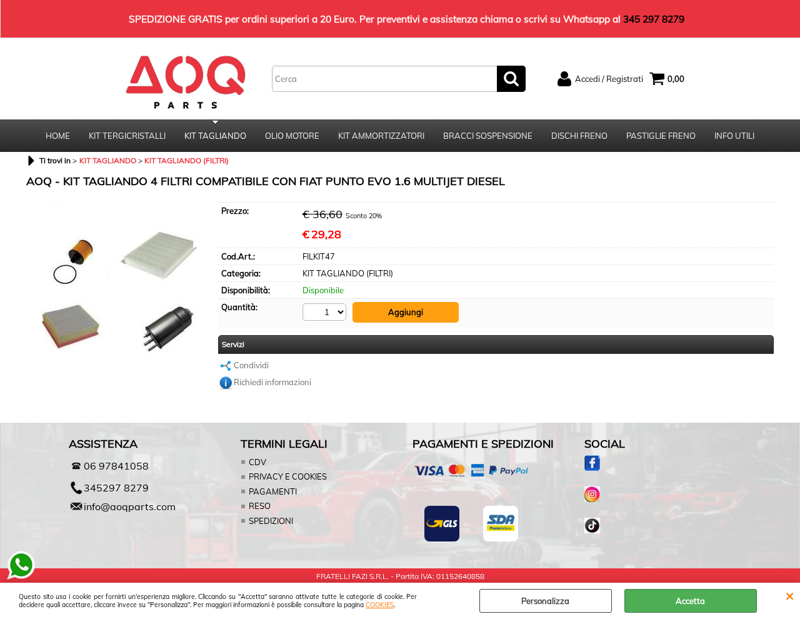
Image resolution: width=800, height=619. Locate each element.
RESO (260, 506)
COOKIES (380, 605)
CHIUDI (790, 595)
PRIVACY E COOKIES (288, 476)
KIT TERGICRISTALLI (127, 136)
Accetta (690, 601)
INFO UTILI (734, 136)
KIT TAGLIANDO (215, 136)
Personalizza (545, 601)
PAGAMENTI (273, 491)
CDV (257, 462)
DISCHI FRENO (579, 136)
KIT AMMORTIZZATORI (381, 136)
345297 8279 (116, 487)
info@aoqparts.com (130, 506)
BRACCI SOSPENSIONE (487, 136)
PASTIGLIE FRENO (661, 136)
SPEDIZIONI (271, 521)
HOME (58, 136)
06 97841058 (116, 466)
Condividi (251, 365)
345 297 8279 (653, 19)
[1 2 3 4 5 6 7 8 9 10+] (325, 312)
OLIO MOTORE (292, 136)
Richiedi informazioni (272, 382)
